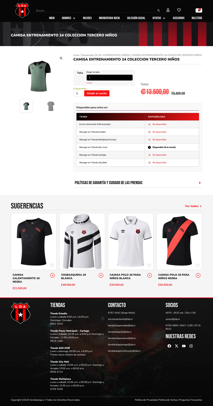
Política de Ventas (168, 400)
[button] (61, 58)
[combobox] (93, 10)
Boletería (197, 18)
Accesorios (178, 18)
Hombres (66, 18)
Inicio (52, 18)
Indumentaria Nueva (109, 18)
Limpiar (89, 83)
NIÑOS (126, 55)
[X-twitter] (176, 346)
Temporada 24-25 (91, 55)
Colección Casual (136, 18)
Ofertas (157, 18)
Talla (80, 73)
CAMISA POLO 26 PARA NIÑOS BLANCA (125, 276)
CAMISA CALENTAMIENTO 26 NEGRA (26, 278)
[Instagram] (191, 346)
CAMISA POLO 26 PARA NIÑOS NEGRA (173, 276)
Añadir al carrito (97, 93)
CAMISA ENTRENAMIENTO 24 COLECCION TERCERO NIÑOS (126, 59)
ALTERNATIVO (111, 55)
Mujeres (87, 18)
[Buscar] (159, 10)
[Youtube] (183, 346)
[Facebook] (169, 346)
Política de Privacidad (146, 400)
